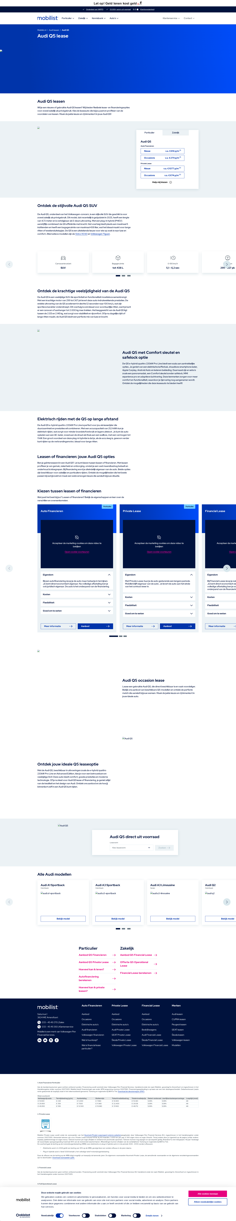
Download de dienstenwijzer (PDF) (131, 1091)
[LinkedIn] (39, 1040)
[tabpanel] (167, 162)
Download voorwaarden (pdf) (63, 1158)
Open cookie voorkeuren (77, 551)
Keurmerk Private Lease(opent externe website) (102, 1135)
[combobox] (131, 848)
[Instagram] (51, 1040)
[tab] (149, 132)
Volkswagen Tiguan (100, 233)
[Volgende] (227, 264)
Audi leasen (54, 30)
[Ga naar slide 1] (118, 275)
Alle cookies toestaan (208, 1194)
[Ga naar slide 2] (123, 275)
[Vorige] (9, 264)
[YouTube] (45, 1040)
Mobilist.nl (41, 30)
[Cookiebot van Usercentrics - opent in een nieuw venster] (23, 1216)
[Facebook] (56, 1040)
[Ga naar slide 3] (129, 275)
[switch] (86, 1215)
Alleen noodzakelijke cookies (208, 1202)
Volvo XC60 (81, 233)
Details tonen (152, 1215)
